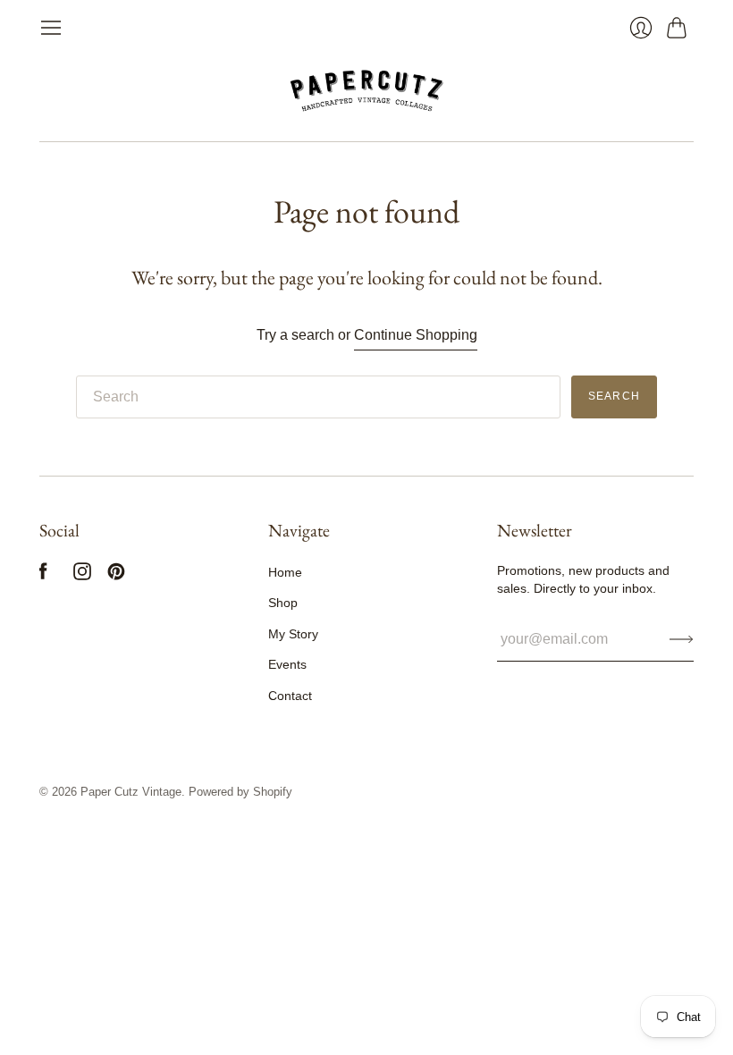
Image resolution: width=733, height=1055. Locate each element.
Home (285, 572)
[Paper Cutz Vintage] (367, 90)
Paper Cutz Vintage (130, 791)
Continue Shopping (415, 334)
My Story (293, 634)
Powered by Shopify (240, 791)
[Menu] (51, 27)
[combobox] (318, 397)
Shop (283, 602)
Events (287, 664)
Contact (290, 695)
